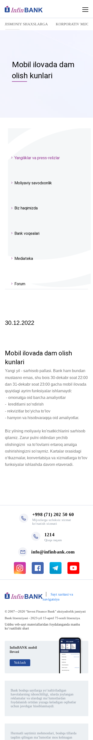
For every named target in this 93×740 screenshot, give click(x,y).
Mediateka (23, 258)
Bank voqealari (26, 233)
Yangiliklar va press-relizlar (37, 158)
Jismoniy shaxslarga (26, 24)
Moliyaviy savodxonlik (33, 183)
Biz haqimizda (26, 208)
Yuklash (20, 662)
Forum (19, 284)
